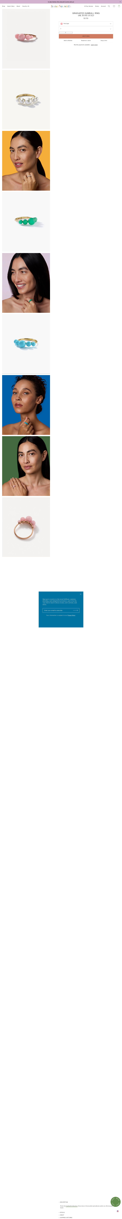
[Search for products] (109, 6)
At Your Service (88, 6)
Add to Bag (85, 36)
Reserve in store (86, 40)
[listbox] (86, 23)
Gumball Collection (71, 1206)
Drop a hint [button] (104, 40)
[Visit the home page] (61, 6)
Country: (25, 6)
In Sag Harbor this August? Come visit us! (61, 1)
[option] (86, 23)
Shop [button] (3, 6)
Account (103, 6)
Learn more (94, 44)
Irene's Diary (10, 6)
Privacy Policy (71, 615)
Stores (97, 6)
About (18, 6)
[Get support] (116, 1202)
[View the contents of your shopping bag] (119, 6)
